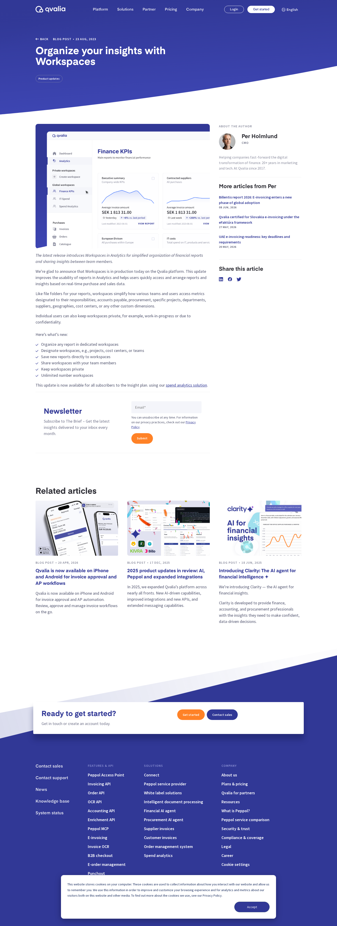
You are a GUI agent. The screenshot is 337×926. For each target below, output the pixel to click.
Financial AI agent (160, 810)
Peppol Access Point (106, 775)
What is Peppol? (235, 810)
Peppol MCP (98, 828)
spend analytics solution (186, 385)
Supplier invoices (159, 828)
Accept (252, 907)
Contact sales (222, 715)
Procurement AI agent (163, 819)
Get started (261, 9)
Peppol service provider (165, 784)
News (41, 790)
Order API (96, 792)
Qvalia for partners (238, 792)
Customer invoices (160, 837)
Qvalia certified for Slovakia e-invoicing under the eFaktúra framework (259, 222)
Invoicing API (99, 784)
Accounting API (101, 810)
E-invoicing (97, 837)
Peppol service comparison (245, 819)
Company (229, 766)
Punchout (96, 873)
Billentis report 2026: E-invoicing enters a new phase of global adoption (255, 202)
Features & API (100, 766)
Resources (230, 801)
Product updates (49, 78)
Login (234, 9)
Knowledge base (52, 801)
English (292, 9)
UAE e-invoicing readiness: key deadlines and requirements (254, 241)
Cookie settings (235, 864)
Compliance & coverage (242, 837)
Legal (226, 846)
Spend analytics (158, 855)
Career (227, 855)
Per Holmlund (259, 136)
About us (229, 775)
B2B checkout (100, 855)
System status (50, 813)
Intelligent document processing (173, 801)
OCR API (95, 801)
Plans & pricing (234, 784)
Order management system (168, 846)
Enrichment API (101, 819)
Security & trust (235, 828)
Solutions (153, 766)
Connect (151, 775)
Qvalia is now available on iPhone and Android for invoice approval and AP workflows (76, 577)
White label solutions (163, 792)
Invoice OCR (98, 846)
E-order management (107, 864)
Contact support (52, 778)
